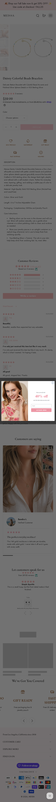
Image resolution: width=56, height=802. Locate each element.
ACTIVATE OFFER (41, 410)
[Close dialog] (53, 383)
